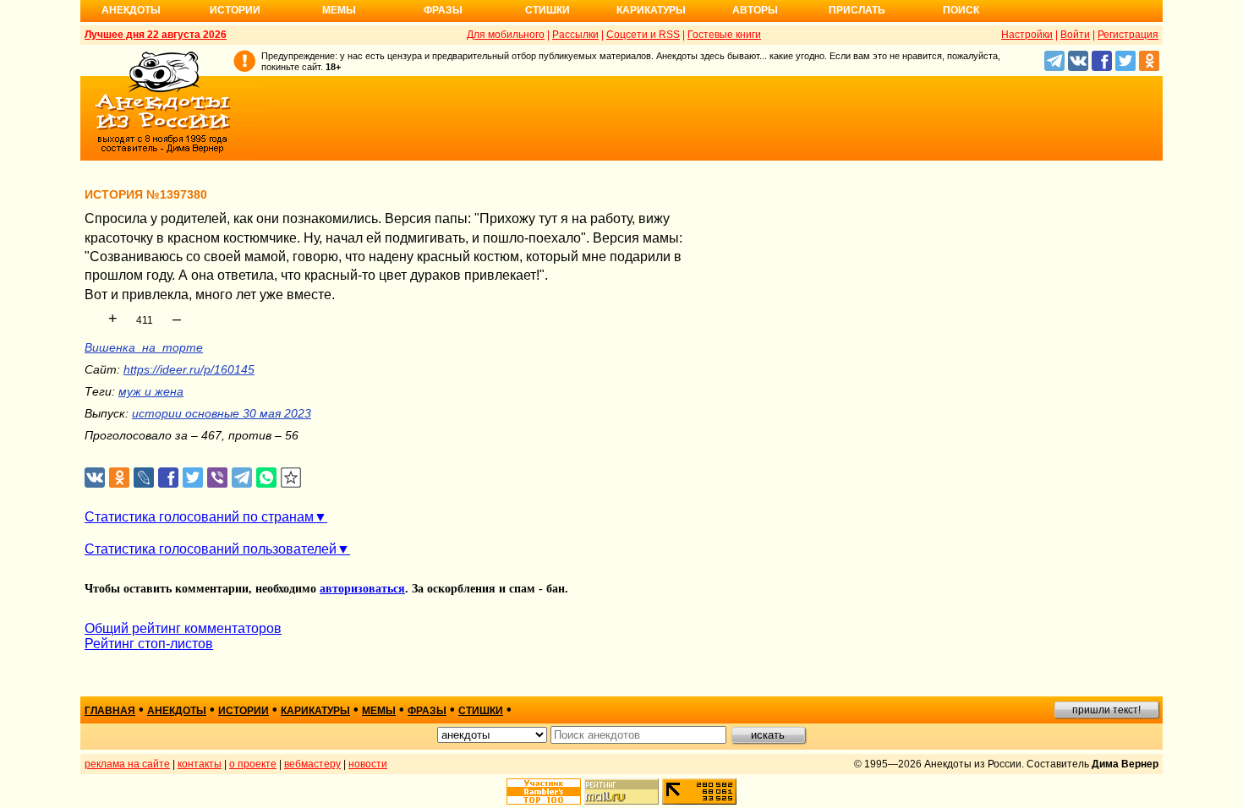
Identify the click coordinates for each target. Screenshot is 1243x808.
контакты (200, 764)
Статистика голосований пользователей (211, 549)
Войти (1075, 35)
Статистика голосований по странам (199, 517)
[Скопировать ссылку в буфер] (291, 478)
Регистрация (1128, 35)
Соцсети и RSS (643, 35)
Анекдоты (131, 10)
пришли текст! (1106, 710)
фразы (427, 711)
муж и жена (150, 391)
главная (110, 711)
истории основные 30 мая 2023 (221, 413)
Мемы (339, 10)
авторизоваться (362, 588)
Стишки (547, 10)
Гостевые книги (724, 35)
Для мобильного (506, 35)
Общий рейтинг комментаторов (183, 628)
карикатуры (315, 711)
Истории (235, 10)
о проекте (253, 764)
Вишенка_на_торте (144, 347)
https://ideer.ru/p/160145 (189, 369)
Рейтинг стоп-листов (149, 643)
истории (243, 711)
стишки (480, 711)
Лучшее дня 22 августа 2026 (156, 35)
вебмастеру (312, 764)
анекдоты (176, 711)
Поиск (961, 10)
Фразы (443, 10)
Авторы (755, 10)
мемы (379, 711)
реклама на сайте (127, 764)
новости (367, 764)
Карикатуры (651, 10)
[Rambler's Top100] (544, 791)
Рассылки (575, 35)
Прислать (857, 10)
